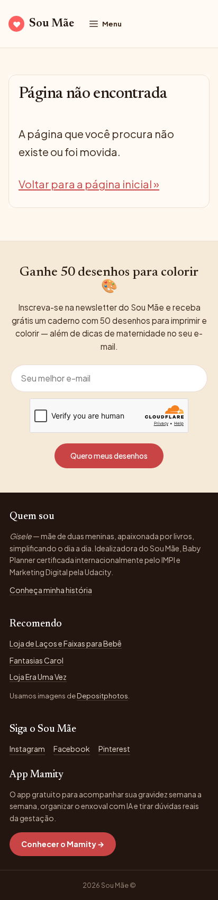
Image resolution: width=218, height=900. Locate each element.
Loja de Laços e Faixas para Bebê (66, 643)
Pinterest (114, 748)
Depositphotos (102, 696)
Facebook (71, 748)
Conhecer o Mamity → (62, 844)
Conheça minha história (51, 590)
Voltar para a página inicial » (89, 183)
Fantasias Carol (36, 660)
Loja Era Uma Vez (38, 676)
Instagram (27, 748)
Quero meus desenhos (109, 455)
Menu (112, 24)
